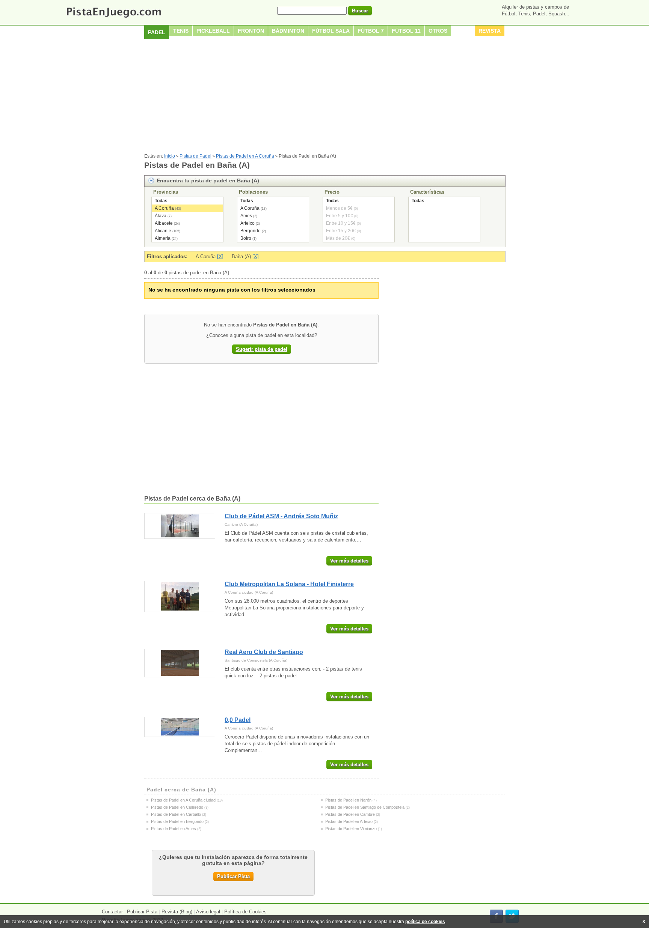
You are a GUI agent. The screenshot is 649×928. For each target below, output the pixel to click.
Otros (438, 31)
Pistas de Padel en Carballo (176, 814)
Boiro (245, 238)
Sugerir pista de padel (261, 349)
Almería (163, 238)
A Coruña (164, 208)
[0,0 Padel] (180, 727)
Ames (246, 215)
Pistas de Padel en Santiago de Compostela (364, 807)
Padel (156, 32)
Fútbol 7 (371, 31)
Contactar (112, 911)
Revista (489, 31)
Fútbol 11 (406, 31)
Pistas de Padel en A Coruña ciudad (183, 800)
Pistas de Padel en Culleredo (177, 807)
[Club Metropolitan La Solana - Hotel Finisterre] (180, 596)
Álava (160, 215)
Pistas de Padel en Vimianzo (351, 828)
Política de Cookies (245, 911)
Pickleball (213, 31)
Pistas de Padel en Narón (348, 800)
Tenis (181, 31)
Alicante (163, 230)
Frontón (251, 31)
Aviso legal (208, 911)
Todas (161, 200)
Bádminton (288, 31)
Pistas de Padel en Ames (173, 828)
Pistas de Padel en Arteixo (349, 821)
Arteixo (247, 223)
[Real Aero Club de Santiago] (180, 663)
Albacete (164, 223)
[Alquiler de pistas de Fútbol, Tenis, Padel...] (114, 18)
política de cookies (425, 921)
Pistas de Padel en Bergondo (177, 821)
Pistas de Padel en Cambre (350, 814)
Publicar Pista (233, 876)
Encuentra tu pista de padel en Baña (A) (208, 180)
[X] (220, 256)
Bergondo (250, 230)
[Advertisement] (324, 97)
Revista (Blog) (176, 911)
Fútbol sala (331, 31)
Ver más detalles (349, 561)
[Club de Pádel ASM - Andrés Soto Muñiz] (180, 525)
